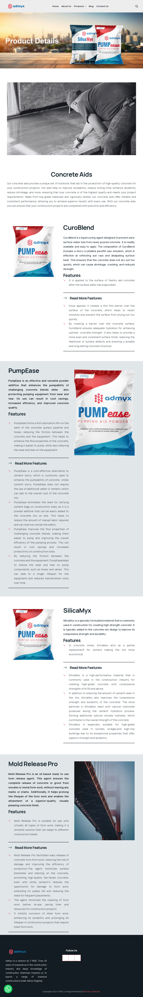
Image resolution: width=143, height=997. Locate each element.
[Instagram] (78, 958)
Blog (91, 6)
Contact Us (102, 6)
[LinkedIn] (65, 958)
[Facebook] (71, 958)
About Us (66, 6)
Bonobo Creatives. (92, 991)
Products (79, 6)
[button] (99, 298)
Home (55, 6)
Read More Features (86, 298)
